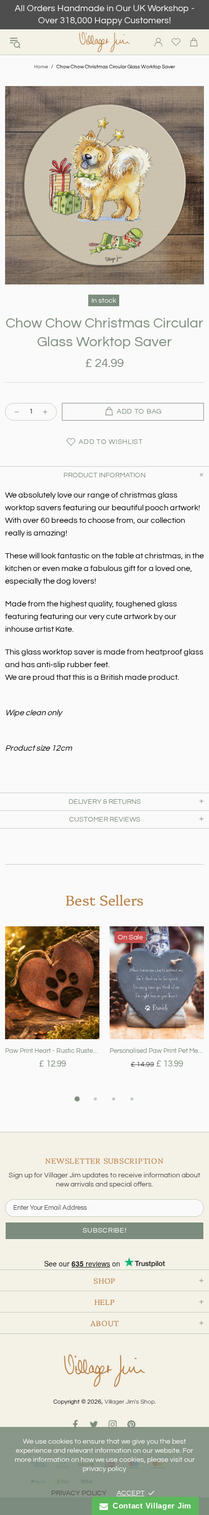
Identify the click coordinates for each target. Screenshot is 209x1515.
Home (41, 66)
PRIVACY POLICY (79, 1493)
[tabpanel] (52, 1009)
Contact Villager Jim (149, 1505)
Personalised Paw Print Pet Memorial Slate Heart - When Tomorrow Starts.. (157, 1050)
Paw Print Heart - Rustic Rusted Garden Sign (52, 1050)
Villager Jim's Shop (104, 42)
